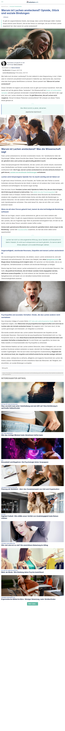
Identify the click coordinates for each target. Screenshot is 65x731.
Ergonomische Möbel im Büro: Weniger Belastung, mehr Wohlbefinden (28, 599)
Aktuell (3, 514)
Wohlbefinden (4, 6)
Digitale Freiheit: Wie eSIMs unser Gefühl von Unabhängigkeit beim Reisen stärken (29, 517)
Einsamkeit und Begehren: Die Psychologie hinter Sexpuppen (24, 462)
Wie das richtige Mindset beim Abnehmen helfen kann (22, 435)
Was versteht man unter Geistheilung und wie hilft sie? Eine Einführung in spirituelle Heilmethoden (29, 407)
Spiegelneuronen (52, 259)
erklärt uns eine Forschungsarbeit (44, 192)
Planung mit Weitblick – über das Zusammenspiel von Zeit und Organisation (30, 489)
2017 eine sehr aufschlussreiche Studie (41, 321)
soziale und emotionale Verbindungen (23, 172)
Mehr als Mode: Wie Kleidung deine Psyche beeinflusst (22, 572)
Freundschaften (23, 229)
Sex (2, 460)
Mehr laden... (32, 604)
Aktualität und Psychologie (9, 404)
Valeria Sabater (18, 64)
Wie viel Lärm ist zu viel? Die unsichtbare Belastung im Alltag (24, 545)
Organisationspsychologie (9, 487)
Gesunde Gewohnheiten (16, 6)
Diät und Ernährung (7, 433)
